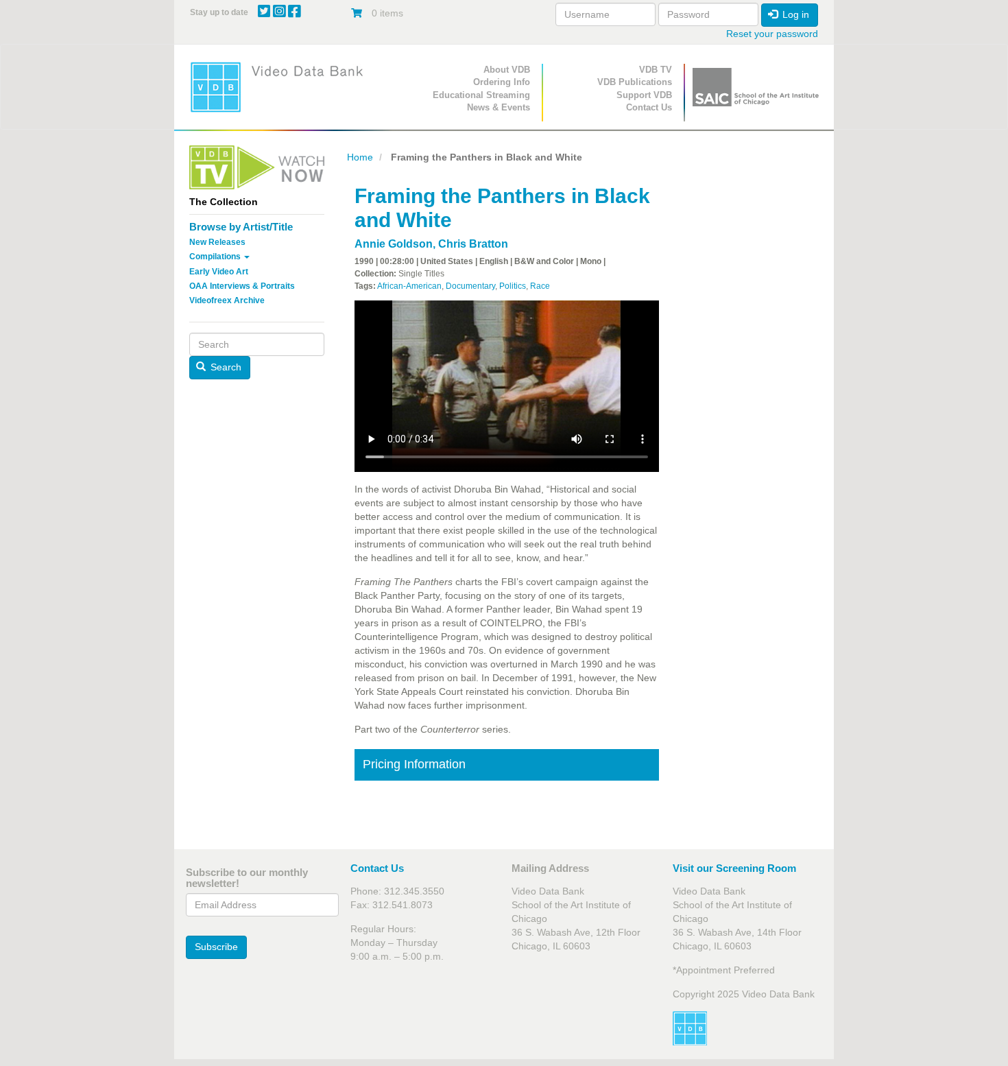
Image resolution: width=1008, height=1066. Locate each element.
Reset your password (772, 33)
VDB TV (655, 69)
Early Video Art (218, 271)
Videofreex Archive (227, 300)
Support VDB (644, 95)
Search (224, 367)
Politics (512, 286)
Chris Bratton (473, 244)
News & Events (498, 107)
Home (360, 157)
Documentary (470, 286)
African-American (409, 286)
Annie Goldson (394, 244)
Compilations (216, 256)
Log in (794, 14)
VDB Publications (634, 82)
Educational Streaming (481, 95)
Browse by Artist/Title (241, 227)
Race (540, 286)
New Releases (217, 242)
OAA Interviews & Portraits (242, 286)
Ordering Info (501, 82)
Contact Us (649, 107)
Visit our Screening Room (734, 868)
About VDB (506, 69)
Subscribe (216, 946)
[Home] (281, 86)
